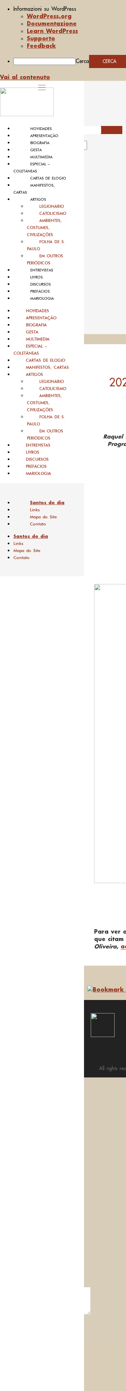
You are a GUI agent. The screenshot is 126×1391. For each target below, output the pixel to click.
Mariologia (42, 298)
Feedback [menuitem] (41, 45)
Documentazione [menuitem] (52, 23)
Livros (36, 277)
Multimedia (41, 157)
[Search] (94, 147)
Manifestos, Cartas (47, 367)
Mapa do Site (43, 516)
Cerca (82, 61)
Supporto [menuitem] (41, 38)
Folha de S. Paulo (46, 245)
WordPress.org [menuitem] (49, 16)
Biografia (39, 142)
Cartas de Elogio (48, 178)
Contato (38, 523)
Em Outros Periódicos (45, 259)
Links (35, 509)
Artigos (38, 199)
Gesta (36, 150)
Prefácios (40, 291)
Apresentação (44, 135)
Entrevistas (41, 270)
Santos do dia (47, 502)
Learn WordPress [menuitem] (52, 30)
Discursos (40, 284)
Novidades (41, 128)
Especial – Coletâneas (30, 350)
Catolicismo (52, 213)
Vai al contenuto (25, 76)
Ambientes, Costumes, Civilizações (44, 227)
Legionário (51, 206)
